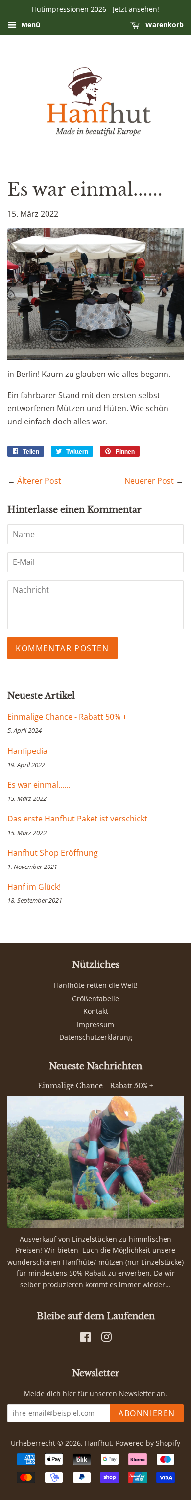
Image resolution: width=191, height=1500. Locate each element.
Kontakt (95, 1011)
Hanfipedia (27, 751)
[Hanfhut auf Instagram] (106, 1338)
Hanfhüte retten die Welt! (96, 985)
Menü (29, 24)
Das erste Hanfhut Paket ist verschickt (77, 818)
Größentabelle (95, 998)
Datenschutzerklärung (95, 1037)
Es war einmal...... (38, 784)
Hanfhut (98, 1443)
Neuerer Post (149, 480)
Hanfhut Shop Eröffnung (52, 852)
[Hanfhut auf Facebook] (85, 1338)
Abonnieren (147, 1413)
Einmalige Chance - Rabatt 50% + (67, 716)
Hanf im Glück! (34, 886)
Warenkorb (163, 24)
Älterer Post (39, 480)
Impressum (95, 1024)
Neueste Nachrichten (95, 1066)
